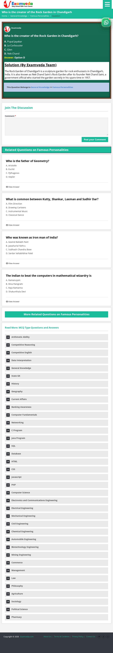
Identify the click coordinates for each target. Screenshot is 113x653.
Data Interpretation (20, 360)
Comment (10, 116)
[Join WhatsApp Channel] (106, 22)
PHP (13, 484)
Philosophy (16, 585)
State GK (15, 375)
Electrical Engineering (21, 508)
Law (13, 578)
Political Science (19, 609)
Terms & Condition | (62, 636)
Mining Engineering (20, 554)
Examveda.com (26, 636)
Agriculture (16, 593)
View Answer (13, 187)
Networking (17, 422)
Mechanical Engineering (22, 515)
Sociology (15, 601)
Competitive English (21, 352)
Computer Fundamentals (23, 414)
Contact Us (90, 636)
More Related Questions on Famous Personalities (56, 314)
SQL (12, 445)
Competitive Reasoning (22, 344)
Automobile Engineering (23, 539)
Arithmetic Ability (20, 337)
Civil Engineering (19, 523)
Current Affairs (18, 399)
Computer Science (20, 492)
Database (15, 453)
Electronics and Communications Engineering (33, 500)
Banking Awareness (20, 407)
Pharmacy (16, 617)
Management (17, 570)
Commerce (16, 562)
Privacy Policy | (78, 636)
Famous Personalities (63, 87)
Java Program (17, 438)
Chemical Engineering (21, 531)
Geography (16, 391)
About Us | (48, 636)
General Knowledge (40, 87)
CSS (12, 469)
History (14, 383)
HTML (13, 461)
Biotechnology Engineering (24, 547)
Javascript (15, 477)
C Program (16, 430)
